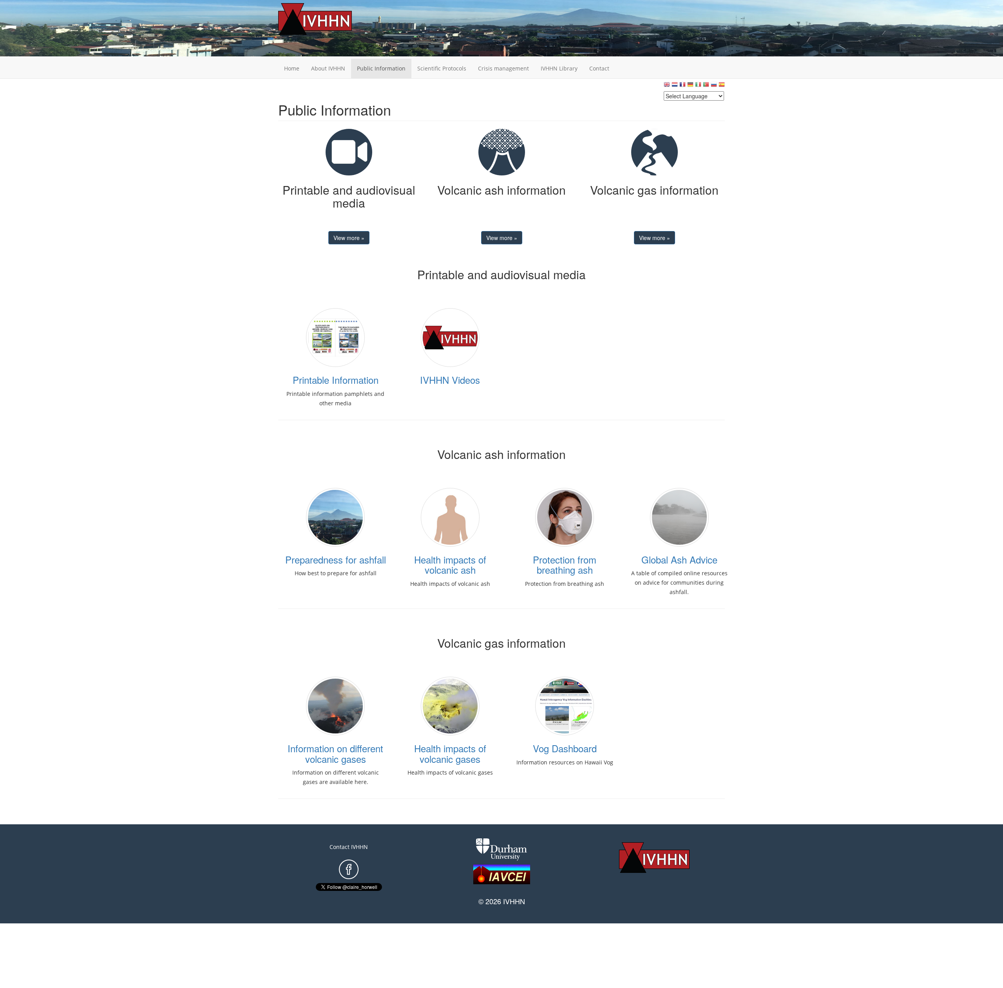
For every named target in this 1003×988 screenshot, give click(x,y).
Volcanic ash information (501, 189)
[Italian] (698, 86)
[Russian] (714, 86)
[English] (667, 86)
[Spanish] (722, 86)
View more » (348, 238)
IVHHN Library (559, 68)
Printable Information (335, 380)
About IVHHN (328, 68)
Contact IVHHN (349, 847)
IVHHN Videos (450, 380)
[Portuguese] (706, 86)
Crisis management (503, 68)
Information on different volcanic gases (335, 753)
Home (291, 68)
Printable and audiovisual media (348, 196)
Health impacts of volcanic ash (450, 564)
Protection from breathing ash (564, 564)
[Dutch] (675, 86)
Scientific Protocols (441, 68)
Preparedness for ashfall (335, 559)
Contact (599, 68)
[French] (682, 86)
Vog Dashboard (565, 748)
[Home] (327, 19)
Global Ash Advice (679, 559)
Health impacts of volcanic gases (450, 753)
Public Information (381, 68)
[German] (690, 86)
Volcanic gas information (654, 189)
